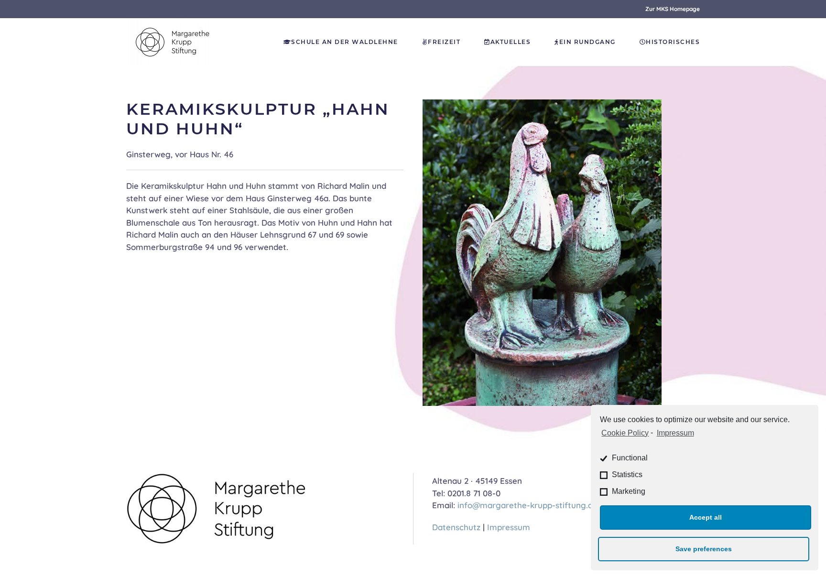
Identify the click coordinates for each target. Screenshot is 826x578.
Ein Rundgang (587, 41)
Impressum (675, 433)
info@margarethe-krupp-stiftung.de (527, 505)
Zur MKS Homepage (672, 8)
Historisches (673, 41)
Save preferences (703, 549)
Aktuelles (510, 41)
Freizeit (444, 41)
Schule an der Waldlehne (344, 41)
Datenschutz (456, 527)
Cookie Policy (625, 433)
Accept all (705, 517)
